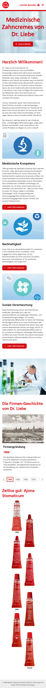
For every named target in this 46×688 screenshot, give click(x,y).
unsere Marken (24, 44)
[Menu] (42, 3)
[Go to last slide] (4, 479)
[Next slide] (42, 479)
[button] (10, 479)
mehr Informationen (15, 207)
